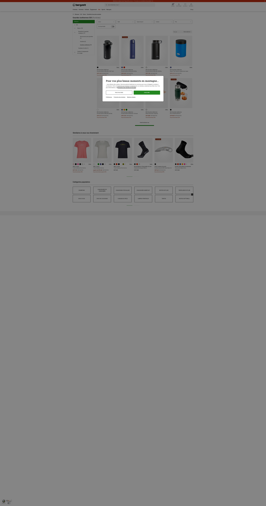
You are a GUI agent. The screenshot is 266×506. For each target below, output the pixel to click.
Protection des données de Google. (127, 87)
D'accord (147, 92)
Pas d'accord (119, 92)
